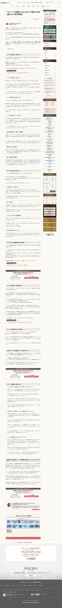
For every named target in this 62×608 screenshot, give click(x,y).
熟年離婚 (52, 185)
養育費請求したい (47, 72)
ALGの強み (24, 2)
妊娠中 (47, 191)
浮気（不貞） (47, 40)
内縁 (46, 189)
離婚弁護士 (49, 29)
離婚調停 (23, 288)
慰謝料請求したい (47, 43)
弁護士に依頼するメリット (50, 214)
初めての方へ (19, 2)
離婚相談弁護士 (36, 600)
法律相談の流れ (7, 585)
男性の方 (52, 177)
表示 (12, 48)
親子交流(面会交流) (47, 65)
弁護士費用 (32, 2)
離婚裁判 (25, 292)
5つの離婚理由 (50, 95)
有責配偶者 (52, 179)
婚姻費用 (43, 6)
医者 (52, 201)
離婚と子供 (47, 60)
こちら (25, 373)
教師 (46, 199)
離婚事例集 (36, 2)
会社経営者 (46, 197)
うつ (46, 181)
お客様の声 (35, 585)
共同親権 (46, 67)
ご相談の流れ (50, 212)
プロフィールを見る (35, 509)
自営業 (47, 201)
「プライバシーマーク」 (8, 595)
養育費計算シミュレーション (49, 109)
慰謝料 (29, 6)
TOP (12, 6)
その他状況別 (52, 191)
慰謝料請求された (47, 45)
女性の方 (47, 177)
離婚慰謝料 (46, 179)
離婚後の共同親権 (47, 70)
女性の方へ (23, 6)
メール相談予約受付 (31, 558)
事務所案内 (40, 2)
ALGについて (28, 2)
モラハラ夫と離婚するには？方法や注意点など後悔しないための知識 (19, 322)
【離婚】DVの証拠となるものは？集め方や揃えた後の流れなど (18, 72)
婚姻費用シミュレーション (50, 111)
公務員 (53, 197)
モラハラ (52, 189)
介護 (46, 185)
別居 (48, 6)
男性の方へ (17, 6)
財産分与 (46, 53)
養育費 (34, 6)
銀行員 (53, 199)
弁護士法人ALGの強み (49, 208)
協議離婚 (17, 288)
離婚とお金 (47, 48)
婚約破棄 (47, 187)
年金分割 (46, 57)
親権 (38, 6)
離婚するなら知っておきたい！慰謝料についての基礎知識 (17, 265)
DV (52, 183)
